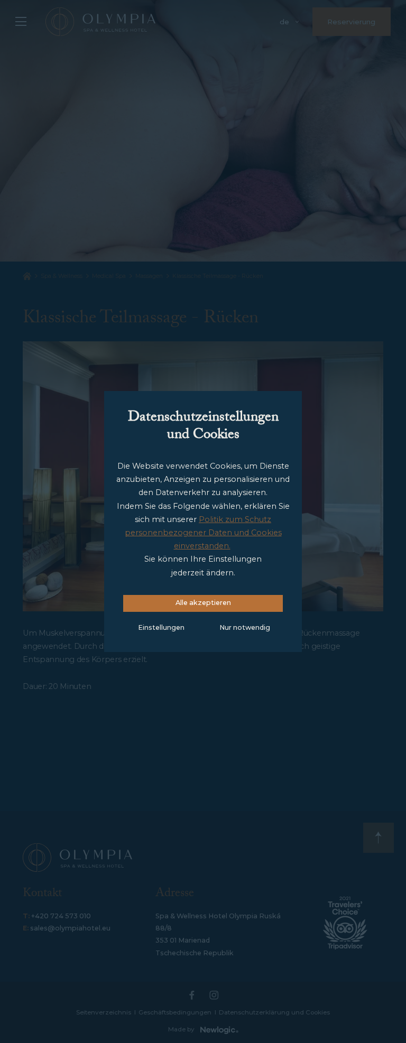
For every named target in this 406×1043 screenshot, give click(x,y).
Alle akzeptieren (203, 603)
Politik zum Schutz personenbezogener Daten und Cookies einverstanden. (203, 533)
